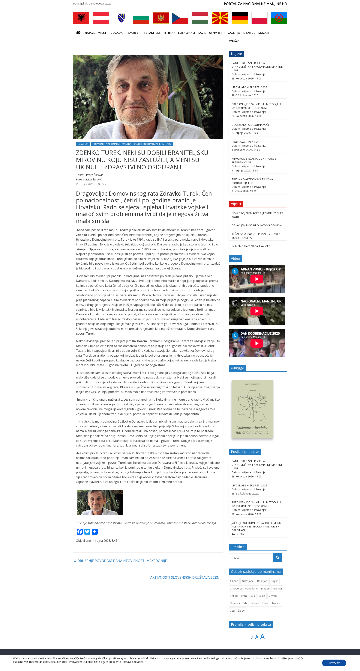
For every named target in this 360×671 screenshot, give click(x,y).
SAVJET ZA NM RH (210, 32)
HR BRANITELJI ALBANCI (179, 32)
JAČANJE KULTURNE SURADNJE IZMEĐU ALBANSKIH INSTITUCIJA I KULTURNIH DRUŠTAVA (256, 526)
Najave (90, 32)
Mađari (265, 588)
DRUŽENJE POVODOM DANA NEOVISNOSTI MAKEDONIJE (120, 560)
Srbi (245, 603)
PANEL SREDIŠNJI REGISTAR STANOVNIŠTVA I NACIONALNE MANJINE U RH (257, 66)
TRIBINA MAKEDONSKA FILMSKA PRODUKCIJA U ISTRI (252, 181)
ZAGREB (133, 32)
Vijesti (102, 32)
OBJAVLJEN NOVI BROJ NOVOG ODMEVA (257, 225)
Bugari (274, 581)
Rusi (252, 596)
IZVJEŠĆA (233, 41)
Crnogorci (236, 588)
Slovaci (272, 596)
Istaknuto (83, 144)
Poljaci (234, 596)
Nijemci (277, 588)
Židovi (241, 610)
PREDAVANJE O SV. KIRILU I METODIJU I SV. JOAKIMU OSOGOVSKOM (256, 106)
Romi (244, 596)
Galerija (234, 32)
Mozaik (263, 32)
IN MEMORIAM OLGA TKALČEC (251, 246)
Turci (265, 603)
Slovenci (235, 603)
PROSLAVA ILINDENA (245, 142)
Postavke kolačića (132, 662)
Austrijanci (248, 581)
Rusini (262, 596)
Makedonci (251, 588)
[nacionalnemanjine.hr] (78, 33)
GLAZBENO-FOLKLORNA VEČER (251, 124)
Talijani (254, 603)
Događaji (117, 32)
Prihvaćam (334, 663)
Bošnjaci (262, 581)
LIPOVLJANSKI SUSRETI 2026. (250, 87)
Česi (104, 184)
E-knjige (249, 32)
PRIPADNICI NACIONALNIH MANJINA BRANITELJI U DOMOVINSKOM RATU (132, 144)
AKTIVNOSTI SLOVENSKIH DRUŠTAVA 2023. (186, 577)
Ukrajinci (276, 603)
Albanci (234, 581)
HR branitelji (151, 32)
